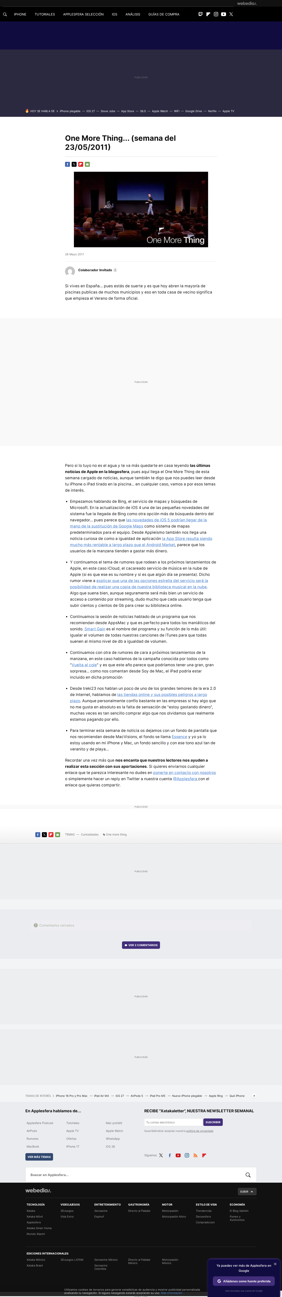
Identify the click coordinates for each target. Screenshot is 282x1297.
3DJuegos (66, 1210)
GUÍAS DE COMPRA (163, 14)
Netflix (212, 111)
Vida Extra (66, 1216)
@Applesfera (185, 778)
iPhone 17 (72, 1146)
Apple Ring (216, 1095)
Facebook (67, 164)
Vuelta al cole (84, 665)
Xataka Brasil (35, 1265)
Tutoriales (72, 1123)
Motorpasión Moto (174, 1216)
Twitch (200, 14)
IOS (114, 14)
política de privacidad (199, 1131)
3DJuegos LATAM (71, 1259)
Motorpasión (170, 1210)
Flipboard (208, 14)
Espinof (99, 1216)
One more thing (116, 834)
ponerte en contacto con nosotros (184, 772)
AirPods (32, 1131)
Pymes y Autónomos (237, 1218)
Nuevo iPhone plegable (187, 1095)
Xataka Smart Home (39, 1228)
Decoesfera (203, 1216)
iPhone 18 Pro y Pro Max (72, 1095)
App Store (127, 111)
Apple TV (228, 111)
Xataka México (36, 1259)
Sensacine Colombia (101, 1267)
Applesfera (34, 1222)
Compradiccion (205, 1222)
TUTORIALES (45, 14)
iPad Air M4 (102, 1095)
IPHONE (20, 14)
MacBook (33, 1146)
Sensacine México (106, 1259)
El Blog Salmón (239, 1210)
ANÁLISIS (133, 14)
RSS (195, 1154)
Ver (143, 945)
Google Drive (193, 111)
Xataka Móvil (35, 1216)
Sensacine (101, 1210)
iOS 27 (90, 111)
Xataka (31, 1210)
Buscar (248, 1175)
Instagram (215, 14)
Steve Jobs (108, 111)
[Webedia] (247, 3)
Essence (179, 736)
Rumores (32, 1138)
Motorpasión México (170, 1261)
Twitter (231, 14)
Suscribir (213, 1122)
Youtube (223, 14)
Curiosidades (89, 834)
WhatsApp (113, 1138)
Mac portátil (114, 1123)
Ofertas (71, 1138)
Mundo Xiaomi (36, 1233)
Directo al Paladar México (139, 1261)
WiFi (176, 111)
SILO (143, 111)
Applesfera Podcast (40, 1123)
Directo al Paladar (139, 1210)
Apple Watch (160, 111)
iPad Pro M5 (158, 1095)
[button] (97, 269)
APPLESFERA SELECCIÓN (83, 14)
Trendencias (204, 1210)
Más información (171, 1293)
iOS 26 (110, 1146)
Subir (244, 1191)
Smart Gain (94, 629)
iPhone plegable (70, 111)
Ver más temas (39, 1157)
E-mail (87, 164)
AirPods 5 (137, 1095)
